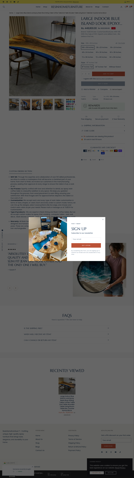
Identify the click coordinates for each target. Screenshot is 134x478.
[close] (103, 219)
